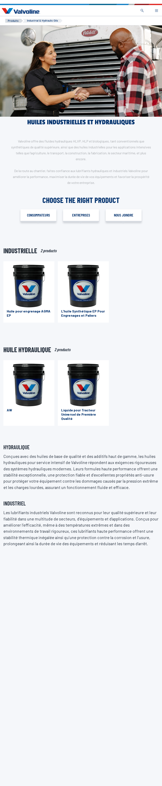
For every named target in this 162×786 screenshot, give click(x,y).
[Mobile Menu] (156, 10)
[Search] (142, 10)
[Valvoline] (20, 11)
